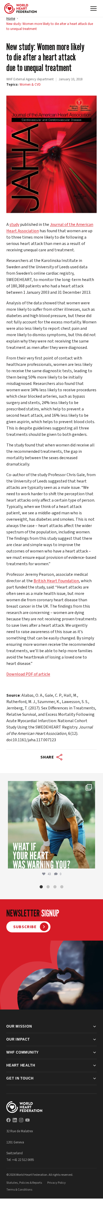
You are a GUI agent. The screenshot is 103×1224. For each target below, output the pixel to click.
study (14, 224)
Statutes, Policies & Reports (24, 1183)
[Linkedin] (15, 1120)
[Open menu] (93, 8)
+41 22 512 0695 (23, 1159)
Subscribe (25, 927)
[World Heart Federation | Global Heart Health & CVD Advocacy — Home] (20, 8)
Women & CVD (30, 84)
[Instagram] (21, 1120)
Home (10, 18)
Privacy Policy (56, 1183)
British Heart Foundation (56, 581)
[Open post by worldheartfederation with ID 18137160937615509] (51, 824)
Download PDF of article (28, 674)
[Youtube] (27, 1120)
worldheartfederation (50, 786)
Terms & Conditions (19, 1189)
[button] (41, 887)
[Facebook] (8, 1120)
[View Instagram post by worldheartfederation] (90, 862)
